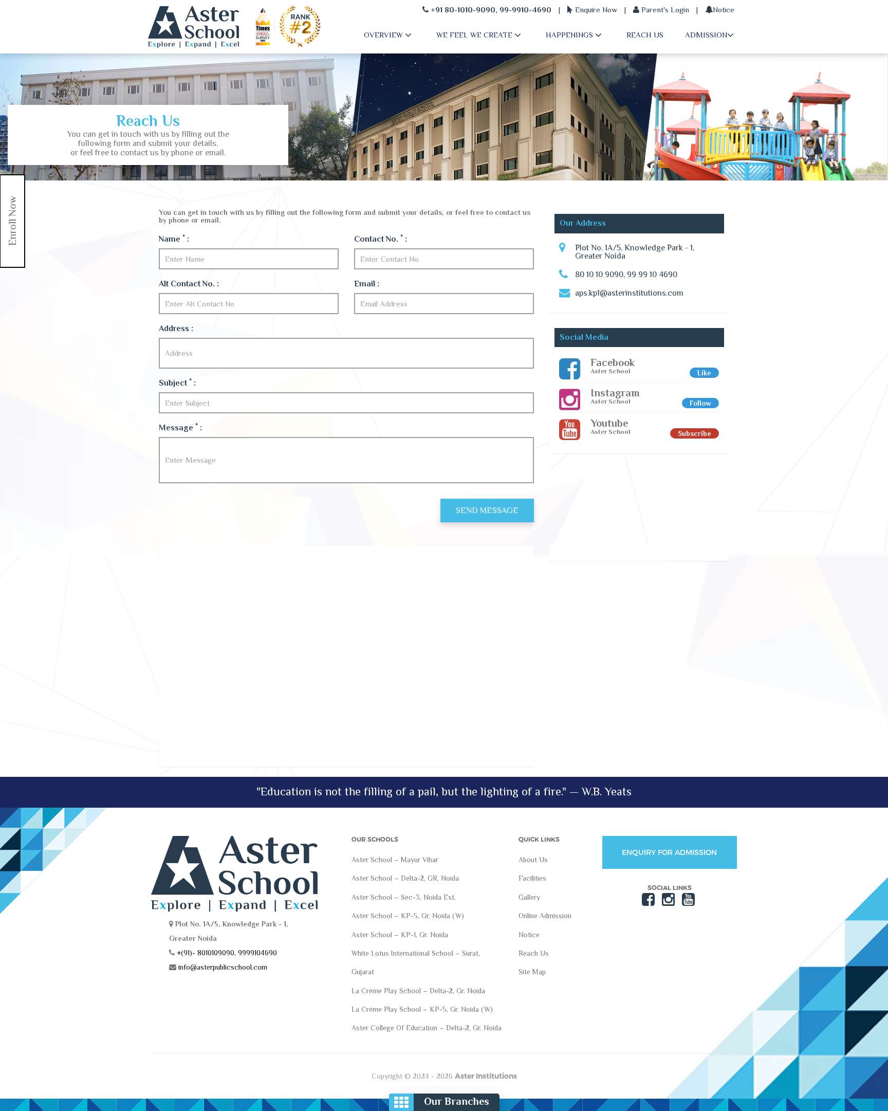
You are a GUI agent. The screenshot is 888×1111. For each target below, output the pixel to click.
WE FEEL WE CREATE (475, 34)
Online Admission (545, 916)
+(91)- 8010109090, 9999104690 (226, 953)
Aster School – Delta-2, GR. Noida (405, 878)
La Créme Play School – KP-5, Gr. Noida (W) (422, 1009)
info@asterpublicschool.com (222, 967)
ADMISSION (706, 34)
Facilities (532, 878)
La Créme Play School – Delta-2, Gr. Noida (418, 991)
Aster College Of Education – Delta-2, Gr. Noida (426, 1028)
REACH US (644, 34)
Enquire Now (595, 9)
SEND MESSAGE (487, 510)
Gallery (529, 897)
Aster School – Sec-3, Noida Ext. (403, 897)
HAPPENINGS (570, 34)
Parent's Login (664, 9)
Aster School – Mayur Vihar (394, 859)
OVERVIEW (384, 34)
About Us (533, 859)
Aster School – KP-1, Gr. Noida (399, 935)
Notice (723, 9)
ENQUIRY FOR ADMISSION (669, 852)
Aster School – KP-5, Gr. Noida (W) (407, 916)
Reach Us (534, 953)
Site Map (532, 972)
